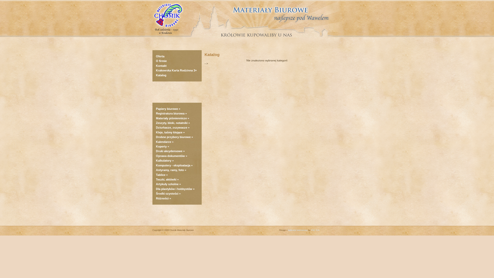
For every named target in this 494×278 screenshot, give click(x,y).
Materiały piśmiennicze (172, 118)
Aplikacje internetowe (298, 230)
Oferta (160, 56)
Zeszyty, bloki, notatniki (172, 123)
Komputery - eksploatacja (173, 165)
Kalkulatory (163, 160)
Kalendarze (164, 141)
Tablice (160, 174)
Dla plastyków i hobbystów (174, 189)
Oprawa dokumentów (170, 156)
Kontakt (161, 65)
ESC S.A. (315, 230)
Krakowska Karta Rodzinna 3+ (176, 70)
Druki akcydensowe (169, 151)
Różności (162, 198)
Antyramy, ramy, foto (170, 170)
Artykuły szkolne (167, 184)
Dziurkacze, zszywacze (172, 127)
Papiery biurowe (167, 108)
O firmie (161, 61)
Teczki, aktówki (166, 179)
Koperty (161, 146)
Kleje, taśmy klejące (169, 132)
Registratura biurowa (170, 113)
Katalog (161, 75)
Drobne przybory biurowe (173, 137)
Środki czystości (167, 193)
